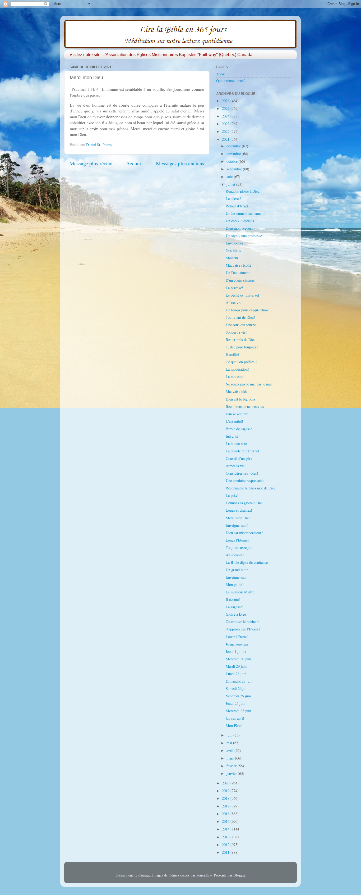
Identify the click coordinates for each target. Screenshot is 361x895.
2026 (226, 100)
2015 (226, 821)
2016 (226, 813)
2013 (226, 836)
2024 (226, 116)
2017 (226, 805)
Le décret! (233, 198)
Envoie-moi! (235, 243)
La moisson (234, 376)
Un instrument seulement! (245, 213)
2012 (226, 844)
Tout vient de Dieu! (240, 317)
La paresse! (234, 287)
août (230, 176)
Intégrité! (233, 436)
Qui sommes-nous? (230, 80)
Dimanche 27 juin (239, 681)
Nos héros (233, 250)
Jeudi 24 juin (235, 703)
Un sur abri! (235, 718)
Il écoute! (233, 599)
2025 (226, 108)
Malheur (232, 257)
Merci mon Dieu (238, 517)
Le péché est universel (242, 295)
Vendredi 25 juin (238, 695)
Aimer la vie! (236, 465)
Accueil (134, 163)
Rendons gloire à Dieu (243, 191)
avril (230, 750)
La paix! (232, 495)
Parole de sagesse (239, 428)
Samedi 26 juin (237, 688)
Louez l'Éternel (237, 540)
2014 (226, 829)
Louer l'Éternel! (238, 636)
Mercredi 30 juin (238, 658)
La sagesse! (234, 606)
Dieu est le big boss (241, 399)
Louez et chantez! (239, 510)
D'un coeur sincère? (240, 280)
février (232, 765)
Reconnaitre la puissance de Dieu (251, 487)
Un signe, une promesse (244, 235)
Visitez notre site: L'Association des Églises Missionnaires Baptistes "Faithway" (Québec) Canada (161, 54)
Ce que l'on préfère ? (241, 361)
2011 (226, 852)
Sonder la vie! (236, 332)
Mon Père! (234, 725)
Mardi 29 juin (236, 666)
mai (229, 742)
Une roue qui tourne (241, 324)
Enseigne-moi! (237, 525)
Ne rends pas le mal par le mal (249, 384)
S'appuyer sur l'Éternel (243, 629)
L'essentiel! (234, 421)
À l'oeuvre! (234, 302)
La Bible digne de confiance (247, 562)
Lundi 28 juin (236, 673)
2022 (226, 131)
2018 (226, 798)
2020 (226, 782)
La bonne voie (236, 443)
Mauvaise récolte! (239, 265)
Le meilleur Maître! (241, 591)
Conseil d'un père (239, 458)
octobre (232, 161)
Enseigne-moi (236, 577)
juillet (231, 184)
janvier (232, 773)
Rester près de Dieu (241, 339)
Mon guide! (234, 584)
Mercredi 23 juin (238, 710)
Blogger (239, 875)
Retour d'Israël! (237, 205)
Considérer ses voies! (242, 473)
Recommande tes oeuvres (245, 406)
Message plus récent (91, 163)
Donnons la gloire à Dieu (244, 502)
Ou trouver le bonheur (242, 621)
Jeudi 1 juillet (236, 651)
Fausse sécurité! (238, 413)
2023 (226, 123)
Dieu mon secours (239, 228)
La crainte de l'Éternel (242, 450)
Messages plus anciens (180, 163)
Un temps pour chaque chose (247, 309)
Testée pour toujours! (242, 346)
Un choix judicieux (240, 220)
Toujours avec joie (239, 547)
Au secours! (235, 554)
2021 (226, 139)
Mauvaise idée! (237, 391)
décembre (234, 145)
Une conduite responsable (245, 480)
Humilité (232, 354)
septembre (234, 168)
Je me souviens (237, 644)
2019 (226, 790)
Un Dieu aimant (237, 272)
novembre (234, 153)
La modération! (237, 369)
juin (229, 735)
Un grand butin (237, 569)
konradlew (204, 875)
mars (230, 758)
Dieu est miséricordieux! (244, 532)
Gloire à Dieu (236, 614)
